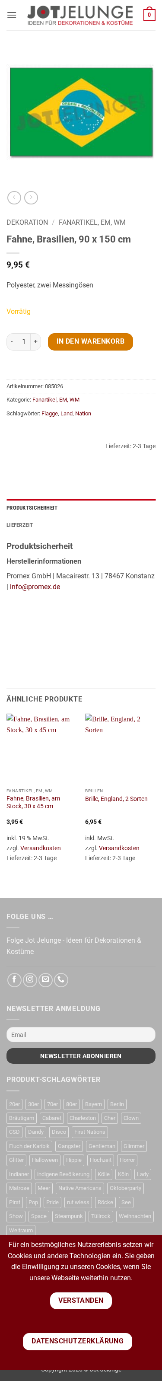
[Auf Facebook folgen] (14, 980)
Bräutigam (21, 1118)
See (126, 1202)
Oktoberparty (125, 1188)
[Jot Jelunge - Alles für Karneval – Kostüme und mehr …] (80, 15)
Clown (131, 1118)
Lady (143, 1174)
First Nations (89, 1132)
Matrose (19, 1188)
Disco (59, 1132)
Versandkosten (40, 848)
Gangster (69, 1146)
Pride (52, 1202)
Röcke (105, 1202)
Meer (44, 1188)
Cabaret (51, 1118)
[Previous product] (31, 197)
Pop (33, 1202)
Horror (127, 1160)
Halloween (45, 1160)
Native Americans (80, 1188)
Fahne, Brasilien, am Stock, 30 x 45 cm (33, 802)
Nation (83, 413)
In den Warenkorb (90, 341)
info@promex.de (35, 587)
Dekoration (27, 222)
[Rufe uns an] (61, 980)
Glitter (16, 1160)
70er (52, 1104)
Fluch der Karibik (29, 1146)
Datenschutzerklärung (78, 1341)
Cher (109, 1118)
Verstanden (81, 1300)
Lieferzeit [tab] (19, 525)
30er (33, 1104)
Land (66, 413)
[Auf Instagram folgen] (30, 980)
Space (39, 1216)
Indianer (19, 1174)
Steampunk (69, 1216)
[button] (11, 15)
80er (71, 1104)
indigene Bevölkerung (63, 1174)
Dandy (36, 1132)
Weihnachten (135, 1216)
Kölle (104, 1174)
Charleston (83, 1118)
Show (16, 1216)
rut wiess (78, 1202)
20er (14, 1104)
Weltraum (21, 1230)
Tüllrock (101, 1216)
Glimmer (134, 1146)
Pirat (14, 1202)
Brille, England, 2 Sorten (116, 798)
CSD (14, 1132)
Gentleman (102, 1146)
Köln (123, 1174)
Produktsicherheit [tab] (31, 507)
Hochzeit (100, 1160)
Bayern (93, 1104)
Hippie (74, 1160)
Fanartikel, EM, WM (92, 222)
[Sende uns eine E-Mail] (45, 980)
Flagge (49, 413)
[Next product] (14, 197)
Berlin (117, 1104)
